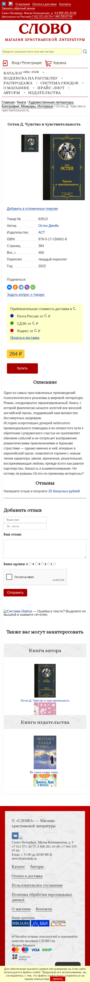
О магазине (22, 4)
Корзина (59, 63)
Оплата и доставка (44, 4)
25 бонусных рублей (64, 491)
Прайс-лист (50, 88)
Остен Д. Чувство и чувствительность (45, 700)
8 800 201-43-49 (66, 13)
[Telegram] (21, 287)
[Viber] (27, 287)
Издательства (44, 92)
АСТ (41, 232)
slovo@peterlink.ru (24, 858)
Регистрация (32, 63)
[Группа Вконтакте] (4, 4)
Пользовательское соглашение (37, 885)
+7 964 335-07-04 (61, 16)
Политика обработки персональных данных (42, 897)
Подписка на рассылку (30, 78)
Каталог (18, 866)
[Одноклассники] (15, 287)
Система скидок (59, 83)
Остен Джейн (48, 225)
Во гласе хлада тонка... (45, 772)
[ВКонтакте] (9, 287)
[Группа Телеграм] (11, 4)
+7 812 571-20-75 (40, 16)
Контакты (65, 4)
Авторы (11, 92)
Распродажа (17, 83)
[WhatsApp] (32, 287)
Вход (15, 63)
